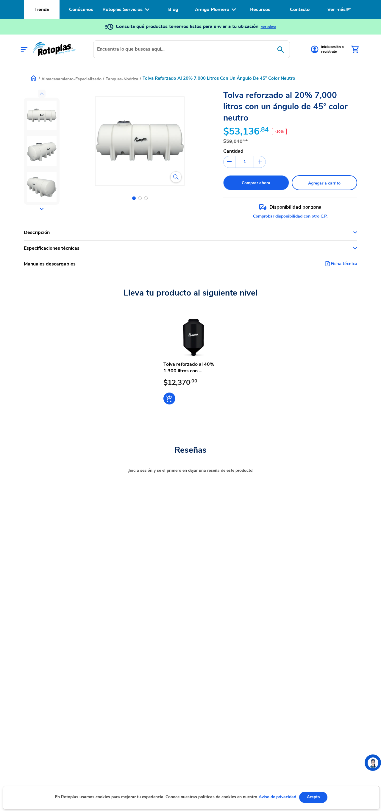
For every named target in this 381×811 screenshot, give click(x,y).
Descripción (37, 232)
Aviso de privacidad (277, 797)
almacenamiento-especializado (71, 79)
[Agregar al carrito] (169, 398)
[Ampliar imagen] (176, 177)
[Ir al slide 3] (146, 198)
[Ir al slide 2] (140, 198)
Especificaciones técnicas (51, 248)
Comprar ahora (256, 183)
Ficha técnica (344, 264)
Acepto (313, 797)
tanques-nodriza (122, 79)
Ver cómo (268, 26)
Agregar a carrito (324, 183)
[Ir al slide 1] (134, 198)
